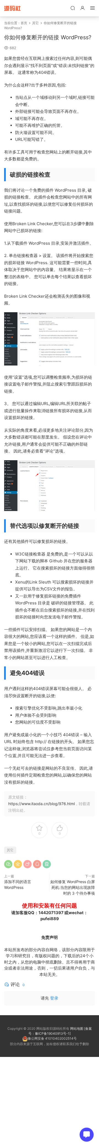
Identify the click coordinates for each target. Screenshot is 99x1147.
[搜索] (72, 7)
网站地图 (76, 1028)
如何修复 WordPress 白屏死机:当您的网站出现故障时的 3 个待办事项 (72, 887)
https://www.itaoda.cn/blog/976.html (41, 803)
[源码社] (12, 8)
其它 (35, 23)
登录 (54, 998)
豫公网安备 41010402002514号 (52, 1038)
